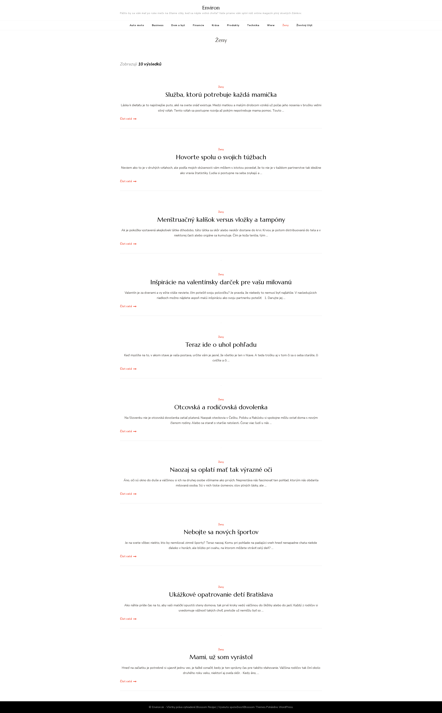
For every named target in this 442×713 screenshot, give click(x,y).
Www (271, 25)
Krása (215, 25)
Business (158, 25)
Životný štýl (304, 25)
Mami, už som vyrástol (221, 657)
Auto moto (137, 25)
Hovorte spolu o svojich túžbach (221, 157)
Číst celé (126, 119)
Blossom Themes (255, 707)
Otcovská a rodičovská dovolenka (221, 407)
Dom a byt (178, 25)
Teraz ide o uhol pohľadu (221, 344)
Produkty (233, 25)
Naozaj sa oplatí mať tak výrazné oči (221, 469)
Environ (211, 7)
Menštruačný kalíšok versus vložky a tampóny (221, 219)
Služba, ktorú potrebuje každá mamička (221, 94)
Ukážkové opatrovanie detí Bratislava (221, 594)
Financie (198, 25)
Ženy (285, 25)
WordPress (286, 707)
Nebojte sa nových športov (221, 532)
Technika (253, 25)
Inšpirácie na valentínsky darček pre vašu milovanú (221, 282)
